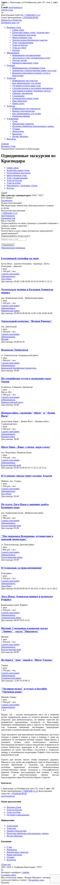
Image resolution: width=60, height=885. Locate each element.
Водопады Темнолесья (14, 349)
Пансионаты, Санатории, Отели (22, 185)
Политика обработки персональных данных (28, 833)
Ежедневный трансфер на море (20, 258)
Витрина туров (14, 807)
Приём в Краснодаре (17, 831)
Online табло (13, 168)
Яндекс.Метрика (15, 836)
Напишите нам (8, 218)
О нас (9, 847)
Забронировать (8, 276)
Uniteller (25, 872)
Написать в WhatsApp (11, 20)
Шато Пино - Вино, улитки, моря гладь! (25, 447)
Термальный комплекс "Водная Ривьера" (26, 321)
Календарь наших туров (18, 170)
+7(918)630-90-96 (30, 17)
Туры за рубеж (14, 183)
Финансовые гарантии (17, 852)
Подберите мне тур (10, 22)
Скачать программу (10, 274)
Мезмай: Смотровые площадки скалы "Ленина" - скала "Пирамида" (24, 630)
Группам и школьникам (18, 815)
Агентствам (12, 826)
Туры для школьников (17, 178)
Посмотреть (6, 200)
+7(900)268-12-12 (32, 15)
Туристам (11, 828)
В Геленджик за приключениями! (21, 567)
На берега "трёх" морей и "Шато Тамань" (27, 659)
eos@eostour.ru (15, 7)
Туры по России (14, 180)
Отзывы (10, 857)
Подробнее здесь (36, 880)
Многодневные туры (17, 175)
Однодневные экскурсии (19, 173)
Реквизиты (12, 849)
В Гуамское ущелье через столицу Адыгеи (26, 475)
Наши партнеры (14, 854)
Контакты (11, 860)
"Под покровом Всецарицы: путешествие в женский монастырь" (27, 538)
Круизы (10, 188)
